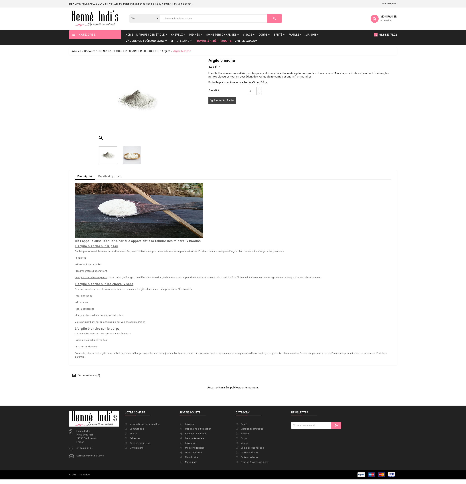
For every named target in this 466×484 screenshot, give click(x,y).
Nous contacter (194, 452)
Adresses (135, 438)
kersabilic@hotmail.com (90, 455)
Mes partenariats (194, 438)
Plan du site (191, 457)
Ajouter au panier (222, 100)
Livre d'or (190, 443)
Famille (245, 433)
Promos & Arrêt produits (254, 462)
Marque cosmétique (252, 428)
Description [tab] (85, 176)
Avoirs (133, 433)
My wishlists (137, 447)
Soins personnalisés (252, 447)
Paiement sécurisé (195, 433)
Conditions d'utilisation (198, 428)
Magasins (190, 462)
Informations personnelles (145, 424)
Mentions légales (195, 447)
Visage (244, 443)
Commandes (137, 428)
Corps (244, 438)
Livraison (190, 424)
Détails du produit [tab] (110, 176)
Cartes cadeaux (249, 452)
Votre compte (135, 412)
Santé (244, 424)
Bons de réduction (140, 443)
